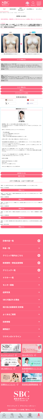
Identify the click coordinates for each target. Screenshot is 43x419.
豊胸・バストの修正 (10, 12)
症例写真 (15, 12)
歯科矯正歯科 (20, 9)
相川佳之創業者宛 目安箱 (13, 307)
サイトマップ (12, 406)
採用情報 (6, 321)
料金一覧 (6, 248)
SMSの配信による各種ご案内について (21, 409)
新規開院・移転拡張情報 (13, 262)
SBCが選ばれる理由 (11, 299)
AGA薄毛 (29, 9)
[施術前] (10, 43)
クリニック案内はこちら (13, 255)
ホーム (4, 417)
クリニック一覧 (9, 270)
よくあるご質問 (9, 314)
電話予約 (20, 417)
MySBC (39, 417)
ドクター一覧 (8, 277)
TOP (4, 9)
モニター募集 (8, 285)
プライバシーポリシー (28, 406)
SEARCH (33, 5)
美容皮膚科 (13, 9)
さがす (12, 417)
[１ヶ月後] (32, 43)
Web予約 (30, 417)
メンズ (38, 9)
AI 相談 (27, 5)
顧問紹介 (6, 329)
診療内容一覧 (4, 12)
